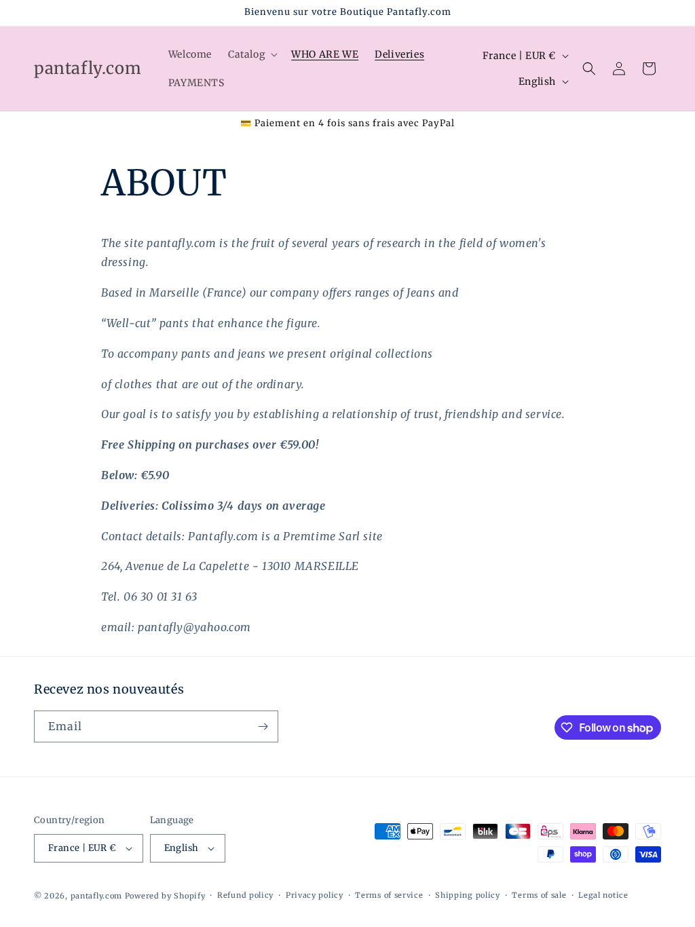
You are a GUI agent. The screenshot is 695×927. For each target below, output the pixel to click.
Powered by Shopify (165, 896)
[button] (251, 54)
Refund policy (245, 895)
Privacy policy (314, 895)
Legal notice (603, 895)
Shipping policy (467, 895)
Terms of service (389, 895)
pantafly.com (98, 896)
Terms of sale (539, 895)
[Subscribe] (263, 726)
